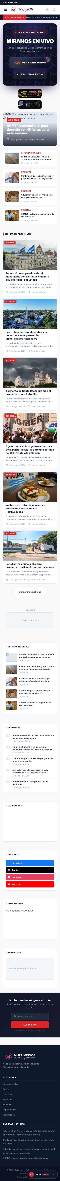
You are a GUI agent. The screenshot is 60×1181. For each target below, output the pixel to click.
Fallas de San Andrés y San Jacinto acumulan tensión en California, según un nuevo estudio (36, 669)
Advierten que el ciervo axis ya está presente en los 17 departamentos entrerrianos (34, 693)
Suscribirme (30, 1024)
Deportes (7, 1094)
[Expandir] (53, 1174)
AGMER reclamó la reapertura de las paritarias (25, 1158)
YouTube (16, 884)
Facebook (17, 863)
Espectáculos (9, 1109)
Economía (7, 1099)
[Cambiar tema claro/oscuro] (47, 9)
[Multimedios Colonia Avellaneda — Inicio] (22, 10)
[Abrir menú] (6, 9)
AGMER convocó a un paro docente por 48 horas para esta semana (28, 129)
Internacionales (10, 1084)
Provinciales (9, 1115)
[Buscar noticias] (54, 9)
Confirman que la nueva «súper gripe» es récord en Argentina (34, 679)
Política (6, 1089)
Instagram (17, 877)
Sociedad (7, 1104)
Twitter (15, 870)
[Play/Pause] (31, 1174)
